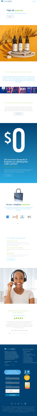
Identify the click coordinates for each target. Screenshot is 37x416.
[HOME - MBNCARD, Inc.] (10, 349)
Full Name (7, 376)
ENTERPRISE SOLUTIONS (29, 355)
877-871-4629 (12, 365)
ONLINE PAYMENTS (28, 360)
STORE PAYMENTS (28, 357)
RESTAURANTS (27, 351)
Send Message (12, 395)
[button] (17, 223)
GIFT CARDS (26, 356)
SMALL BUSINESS (28, 353)
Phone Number (8, 385)
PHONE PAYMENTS (28, 361)
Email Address (8, 381)
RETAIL (25, 352)
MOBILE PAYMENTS (28, 358)
